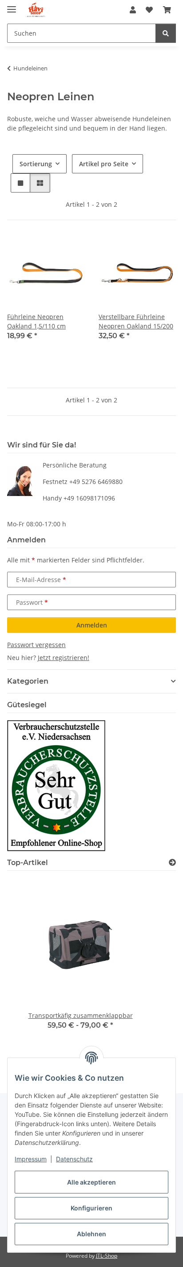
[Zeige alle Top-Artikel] (172, 862)
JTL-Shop (106, 1255)
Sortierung (36, 164)
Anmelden (91, 625)
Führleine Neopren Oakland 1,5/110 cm (36, 321)
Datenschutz (74, 1159)
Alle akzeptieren (91, 1182)
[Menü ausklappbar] (11, 5)
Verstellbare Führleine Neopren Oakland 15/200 (136, 321)
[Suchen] (165, 33)
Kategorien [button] (27, 681)
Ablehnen (91, 1234)
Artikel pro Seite (103, 164)
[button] (133, 10)
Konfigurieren (91, 1208)
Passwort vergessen (36, 644)
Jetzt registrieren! (63, 657)
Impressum (31, 1159)
